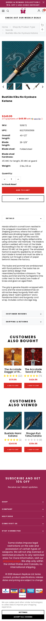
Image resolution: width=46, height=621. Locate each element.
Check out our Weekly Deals (23, 17)
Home (5, 27)
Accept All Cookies (23, 617)
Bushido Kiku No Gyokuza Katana (21, 33)
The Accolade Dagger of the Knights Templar (12, 370)
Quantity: (7, 173)
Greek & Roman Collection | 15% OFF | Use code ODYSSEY (23, 3)
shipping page (11, 561)
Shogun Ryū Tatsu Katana (33, 434)
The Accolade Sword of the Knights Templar (33, 370)
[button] (23, 118)
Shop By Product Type (24, 27)
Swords (9, 30)
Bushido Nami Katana (12, 434)
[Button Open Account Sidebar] (39, 10)
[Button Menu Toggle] (3, 10)
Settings (23, 612)
